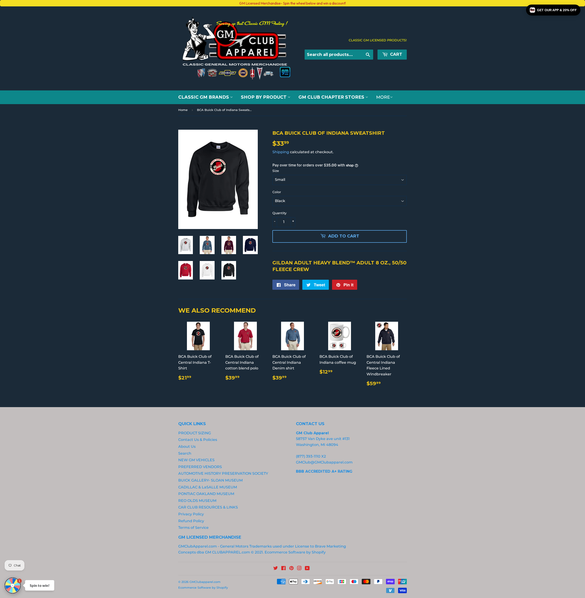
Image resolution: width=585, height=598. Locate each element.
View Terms (96, 352)
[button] (553, 10)
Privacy (114, 352)
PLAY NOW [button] (132, 368)
